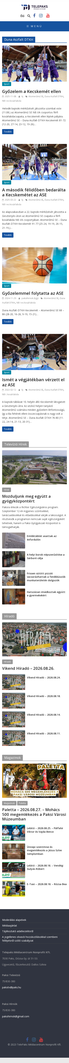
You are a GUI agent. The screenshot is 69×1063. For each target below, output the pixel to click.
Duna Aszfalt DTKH (54, 96)
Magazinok (9, 803)
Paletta (22, 803)
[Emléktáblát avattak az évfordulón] (13, 534)
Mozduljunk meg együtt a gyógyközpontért (26, 498)
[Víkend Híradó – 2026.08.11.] (13, 732)
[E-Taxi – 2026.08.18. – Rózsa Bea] (13, 882)
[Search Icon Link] (29, 16)
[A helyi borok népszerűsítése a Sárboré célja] (13, 553)
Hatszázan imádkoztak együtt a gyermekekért (46, 593)
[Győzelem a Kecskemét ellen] (34, 48)
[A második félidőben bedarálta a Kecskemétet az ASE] (34, 146)
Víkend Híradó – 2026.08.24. (44, 677)
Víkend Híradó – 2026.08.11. (44, 733)
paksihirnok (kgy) (30, 298)
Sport (6, 84)
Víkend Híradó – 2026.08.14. (44, 714)
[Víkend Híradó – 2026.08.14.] (13, 713)
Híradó (7, 661)
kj (23, 96)
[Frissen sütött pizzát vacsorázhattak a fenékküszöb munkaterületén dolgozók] (13, 571)
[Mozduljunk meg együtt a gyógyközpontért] (34, 452)
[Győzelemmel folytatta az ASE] (34, 249)
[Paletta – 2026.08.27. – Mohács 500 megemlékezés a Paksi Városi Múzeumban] (34, 765)
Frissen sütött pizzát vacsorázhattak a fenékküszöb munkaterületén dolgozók (46, 577)
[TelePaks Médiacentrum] (34, 6)
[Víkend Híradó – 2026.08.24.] (13, 676)
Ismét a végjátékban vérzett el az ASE (33, 382)
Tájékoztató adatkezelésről (17, 931)
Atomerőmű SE (35, 96)
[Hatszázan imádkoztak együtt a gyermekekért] (13, 590)
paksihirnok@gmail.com (15, 1016)
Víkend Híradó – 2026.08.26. (28, 668)
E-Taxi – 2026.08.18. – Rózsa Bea (47, 884)
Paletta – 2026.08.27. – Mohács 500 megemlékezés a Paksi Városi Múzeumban (34, 814)
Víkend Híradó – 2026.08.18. (44, 696)
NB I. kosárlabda (10, 394)
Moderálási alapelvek (14, 920)
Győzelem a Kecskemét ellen (31, 91)
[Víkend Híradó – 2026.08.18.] (13, 694)
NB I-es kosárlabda (11, 100)
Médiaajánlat (9, 925)
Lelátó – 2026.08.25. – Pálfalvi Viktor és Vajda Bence (45, 829)
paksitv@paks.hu (11, 987)
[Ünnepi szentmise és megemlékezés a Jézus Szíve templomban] (13, 845)
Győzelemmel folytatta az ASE (33, 293)
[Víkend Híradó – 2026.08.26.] (34, 624)
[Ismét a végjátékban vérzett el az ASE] (34, 336)
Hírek (6, 489)
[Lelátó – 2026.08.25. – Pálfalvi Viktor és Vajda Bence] (13, 826)
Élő (22, 16)
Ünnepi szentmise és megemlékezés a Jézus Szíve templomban (44, 850)
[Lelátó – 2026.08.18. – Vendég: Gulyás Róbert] (13, 864)
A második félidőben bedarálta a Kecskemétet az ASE (34, 192)
